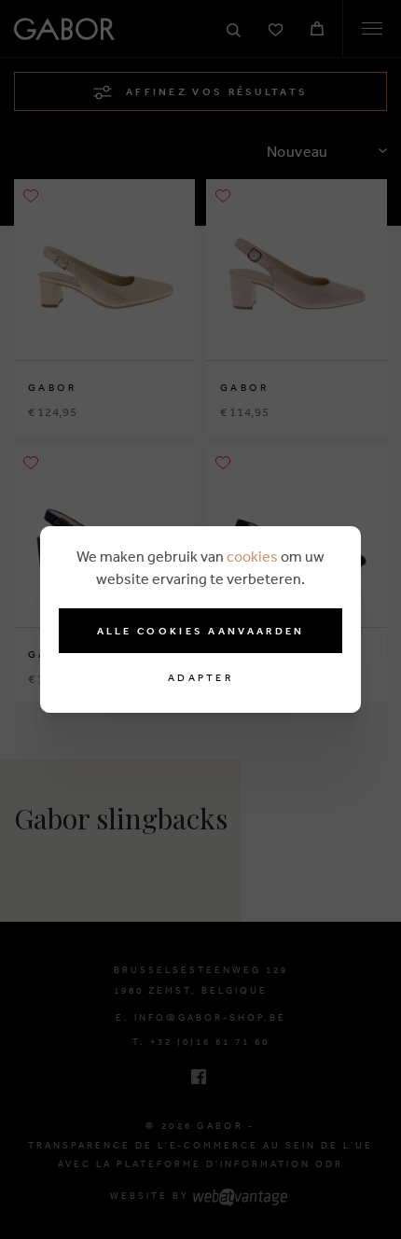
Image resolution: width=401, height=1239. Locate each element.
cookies (252, 556)
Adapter (200, 678)
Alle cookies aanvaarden (201, 630)
